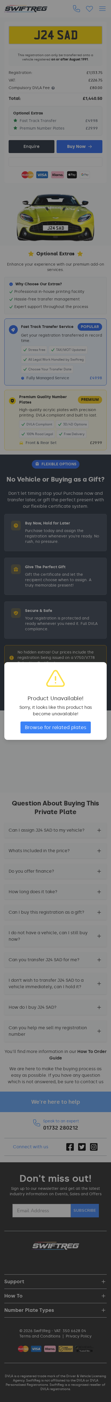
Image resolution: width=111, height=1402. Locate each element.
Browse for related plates (55, 727)
